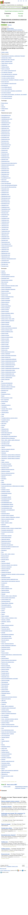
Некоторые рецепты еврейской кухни (9, 579)
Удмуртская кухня (5, 232)
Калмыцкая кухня (5, 168)
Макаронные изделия (6, 541)
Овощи (2, 584)
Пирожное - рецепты (6, 621)
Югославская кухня (5, 262)
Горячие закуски (5, 412)
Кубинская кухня (5, 181)
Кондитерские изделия (6, 493)
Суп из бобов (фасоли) (6, 87)
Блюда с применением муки (7, 366)
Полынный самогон (5, 628)
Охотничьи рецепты (5, 601)
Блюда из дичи (4, 294)
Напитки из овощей (5, 563)
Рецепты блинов (5, 658)
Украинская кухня (5, 236)
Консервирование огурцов (7, 506)
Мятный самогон (5, 559)
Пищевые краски (5, 627)
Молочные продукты (5, 548)
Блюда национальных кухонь (7, 351)
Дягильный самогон (5, 434)
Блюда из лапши (5, 311)
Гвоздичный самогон (6, 405)
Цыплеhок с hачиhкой (6, 757)
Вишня (2, 395)
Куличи (2, 533)
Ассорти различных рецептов (7, 276)
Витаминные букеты (5, 394)
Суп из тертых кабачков (6, 89)
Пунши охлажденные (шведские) (8, 645)
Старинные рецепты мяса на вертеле (9, 726)
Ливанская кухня (5, 190)
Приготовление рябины (6, 638)
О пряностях (4, 582)
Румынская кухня (5, 214)
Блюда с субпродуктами (6, 377)
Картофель (3, 478)
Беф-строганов (4, 281)
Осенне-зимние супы (6, 599)
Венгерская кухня (5, 142)
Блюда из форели (5, 346)
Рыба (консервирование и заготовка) (9, 678)
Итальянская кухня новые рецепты (9, 163)
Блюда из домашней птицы (7, 296)
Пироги (3, 614)
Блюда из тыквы (4, 344)
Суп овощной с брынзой (6, 72)
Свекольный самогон (6, 698)
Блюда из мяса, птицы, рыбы (7, 318)
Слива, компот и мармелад (7, 706)
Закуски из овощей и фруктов (7, 449)
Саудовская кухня (5, 218)
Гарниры (3, 403)
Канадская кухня (5, 170)
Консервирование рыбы (6, 508)
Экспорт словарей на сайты (5, 870)
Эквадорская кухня (5, 256)
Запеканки (3, 452)
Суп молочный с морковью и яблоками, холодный (12, 79)
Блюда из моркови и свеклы (7, 313)
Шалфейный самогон (6, 764)
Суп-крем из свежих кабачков (7, 77)
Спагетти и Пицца (5, 722)
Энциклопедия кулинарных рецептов (14, 11)
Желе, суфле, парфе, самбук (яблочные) (10, 440)
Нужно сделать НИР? (12, 784)
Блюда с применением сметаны (8, 372)
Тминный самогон (5, 737)
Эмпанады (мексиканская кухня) (8, 258)
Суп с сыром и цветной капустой (8, 70)
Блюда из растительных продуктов (14, 29)
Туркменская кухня (5, 231)
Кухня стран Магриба (6, 183)
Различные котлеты (5, 647)
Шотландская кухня (5, 255)
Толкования (7, 13)
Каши (2, 104)
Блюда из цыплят (5, 348)
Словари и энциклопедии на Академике (11, 5)
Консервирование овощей (7, 504)
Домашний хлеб (4, 430)
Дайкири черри (4, 421)
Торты (2, 739)
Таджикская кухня (5, 221)
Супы (2, 728)
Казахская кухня (5, 166)
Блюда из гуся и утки (6, 293)
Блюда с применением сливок (8, 370)
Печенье (3, 612)
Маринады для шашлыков (7, 544)
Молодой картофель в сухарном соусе (10, 546)
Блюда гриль (4, 283)
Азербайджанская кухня (6, 119)
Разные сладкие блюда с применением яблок (11, 654)
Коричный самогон (5, 513)
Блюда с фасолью (5, 379)
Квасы (2, 482)
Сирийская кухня (5, 220)
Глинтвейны (4, 406)
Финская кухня (4, 240)
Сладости (3, 704)
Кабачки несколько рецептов (7, 469)
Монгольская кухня (5, 201)
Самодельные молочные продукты (9, 696)
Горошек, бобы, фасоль (6, 408)
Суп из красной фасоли (6, 98)
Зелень (3, 460)
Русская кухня (4, 216)
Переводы (20, 13)
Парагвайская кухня (5, 209)
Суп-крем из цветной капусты (7, 76)
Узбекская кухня (4, 234)
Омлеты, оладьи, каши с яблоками (9, 595)
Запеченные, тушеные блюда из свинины (10, 458)
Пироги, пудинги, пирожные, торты (9, 617)
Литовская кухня (5, 192)
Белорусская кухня (5, 133)
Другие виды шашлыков (6, 432)
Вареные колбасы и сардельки (8, 386)
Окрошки (3, 594)
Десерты (3, 425)
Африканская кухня (5, 130)
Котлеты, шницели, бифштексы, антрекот (10, 517)
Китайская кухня (5, 176)
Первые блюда (4, 108)
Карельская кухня (5, 172)
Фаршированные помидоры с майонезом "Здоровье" (13, 55)
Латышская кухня (5, 188)
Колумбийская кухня (5, 177)
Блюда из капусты (5, 302)
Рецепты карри (4, 663)
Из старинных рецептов (6, 465)
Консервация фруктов (6, 498)
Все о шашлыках (5, 399)
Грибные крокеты (5, 66)
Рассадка (3, 656)
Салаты (3, 110)
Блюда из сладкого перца (7, 337)
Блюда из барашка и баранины (8, 289)
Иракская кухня (4, 159)
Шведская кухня (4, 251)
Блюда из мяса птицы (6, 316)
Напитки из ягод (4, 570)
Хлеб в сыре (4, 748)
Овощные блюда (5, 590)
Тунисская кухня (5, 227)
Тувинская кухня (5, 225)
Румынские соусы (5, 676)
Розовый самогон (5, 674)
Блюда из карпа (4, 304)
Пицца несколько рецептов (7, 625)
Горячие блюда (4, 410)
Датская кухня (4, 150)
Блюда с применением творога (8, 375)
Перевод (10, 24)
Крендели (3, 524)
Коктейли (3, 487)
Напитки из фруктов (5, 568)
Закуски (3, 447)
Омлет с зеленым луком (6, 61)
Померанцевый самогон (6, 630)
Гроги (2, 416)
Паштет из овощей (5, 68)
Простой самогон (5, 639)
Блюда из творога (5, 340)
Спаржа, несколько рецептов (7, 724)
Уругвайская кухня (5, 238)
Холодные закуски (5, 755)
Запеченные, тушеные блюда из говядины (10, 456)
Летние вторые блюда (6, 537)
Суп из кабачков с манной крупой (8, 83)
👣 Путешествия (3, 868)
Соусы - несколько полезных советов (9, 719)
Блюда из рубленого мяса (7, 331)
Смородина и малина (6, 711)
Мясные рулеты (4, 557)
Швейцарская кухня (5, 253)
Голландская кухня (5, 146)
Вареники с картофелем (6, 384)
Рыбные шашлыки (5, 691)
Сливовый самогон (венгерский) (8, 707)
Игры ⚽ (20, 15)
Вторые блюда (10, 28)
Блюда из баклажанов (6, 287)
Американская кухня (5, 122)
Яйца (2, 777)
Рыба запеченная (5, 684)
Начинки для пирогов (6, 572)
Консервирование (5, 500)
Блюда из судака (5, 338)
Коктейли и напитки (5, 491)
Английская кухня (5, 124)
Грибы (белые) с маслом (6, 63)
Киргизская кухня (5, 174)
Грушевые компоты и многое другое (9, 417)
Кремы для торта (5, 520)
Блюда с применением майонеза (8, 359)
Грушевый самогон (5, 419)
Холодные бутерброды (6, 753)
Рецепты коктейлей (5, 665)
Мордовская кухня (5, 203)
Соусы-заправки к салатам (7, 720)
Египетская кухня (5, 153)
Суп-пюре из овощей (6, 92)
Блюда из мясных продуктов (7, 320)
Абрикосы (3, 272)
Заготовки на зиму (5, 443)
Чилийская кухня (5, 247)
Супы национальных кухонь (7, 730)
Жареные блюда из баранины (8, 438)
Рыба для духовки (5, 680)
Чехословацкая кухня (6, 244)
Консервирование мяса (6, 502)
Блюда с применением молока (8, 364)
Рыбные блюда (4, 689)
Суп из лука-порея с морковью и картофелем (11, 90)
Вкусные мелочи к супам (6, 397)
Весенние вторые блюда (6, 388)
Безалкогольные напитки (6, 280)
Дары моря (3, 423)
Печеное (3, 608)
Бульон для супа (5, 81)
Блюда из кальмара (5, 300)
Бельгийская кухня (5, 135)
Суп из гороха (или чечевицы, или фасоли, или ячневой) (14, 94)
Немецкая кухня (5, 205)
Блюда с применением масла (8, 362)
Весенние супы (4, 390)
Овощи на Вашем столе (6, 588)
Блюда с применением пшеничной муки (10, 368)
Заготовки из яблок (5, 441)
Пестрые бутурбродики (6, 606)
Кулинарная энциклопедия (7, 531)
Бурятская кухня (5, 141)
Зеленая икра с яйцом (6, 57)
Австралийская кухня (6, 115)
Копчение (3, 511)
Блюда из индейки (5, 298)
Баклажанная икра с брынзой (7, 59)
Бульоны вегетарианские (7, 383)
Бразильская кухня (5, 139)
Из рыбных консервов (6, 463)
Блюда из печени (5, 324)
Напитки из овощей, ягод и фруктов (9, 565)
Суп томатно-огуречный (6, 96)
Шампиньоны (4, 766)
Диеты (2, 427)
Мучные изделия (5, 555)
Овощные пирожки (5, 592)
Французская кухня (5, 242)
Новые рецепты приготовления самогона (10, 581)
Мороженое (4, 550)
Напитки (3, 106)
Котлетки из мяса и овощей (7, 515)
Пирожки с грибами (5, 619)
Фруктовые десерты (5, 746)
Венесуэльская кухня (6, 144)
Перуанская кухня (5, 210)
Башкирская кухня (5, 131)
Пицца (2, 623)
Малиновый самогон (6, 542)
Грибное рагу (4, 65)
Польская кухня (4, 212)
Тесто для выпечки (5, 735)
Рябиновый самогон (5, 693)
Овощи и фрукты (5, 586)
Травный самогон (5, 741)
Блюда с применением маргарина (9, 361)
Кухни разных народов (6, 535)
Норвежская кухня (5, 207)
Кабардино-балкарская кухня (7, 164)
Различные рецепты (5, 649)
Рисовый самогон (5, 673)
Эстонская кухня (5, 260)
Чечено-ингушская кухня (6, 245)
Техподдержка (8, 866)
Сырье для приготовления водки (8, 731)
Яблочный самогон (5, 772)
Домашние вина (4, 429)
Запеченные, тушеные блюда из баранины (10, 454)
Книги (7, 15)
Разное (3, 651)
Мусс (2, 552)
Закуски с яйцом (5, 451)
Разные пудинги (4, 652)
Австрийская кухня (5, 117)
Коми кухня (3, 179)
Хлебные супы (4, 750)
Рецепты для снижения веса (7, 662)
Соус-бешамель (4, 717)
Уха (2, 742)
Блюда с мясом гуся (5, 357)
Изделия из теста (5, 467)
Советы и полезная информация (8, 713)
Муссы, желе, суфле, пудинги (8, 554)
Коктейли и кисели (5, 489)
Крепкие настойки (5, 526)
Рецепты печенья (5, 669)
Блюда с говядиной (5, 353)
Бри (2, 381)
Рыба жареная (4, 682)
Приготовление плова (6, 636)
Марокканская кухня (5, 196)
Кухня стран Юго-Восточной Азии (8, 187)
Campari (3, 270)
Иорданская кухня (5, 157)
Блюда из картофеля (6, 305)
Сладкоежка (4, 702)
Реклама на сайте (15, 866)
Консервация (4, 495)
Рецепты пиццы (4, 671)
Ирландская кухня (5, 161)
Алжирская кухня (5, 120)
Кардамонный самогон (6, 474)
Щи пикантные (4, 85)
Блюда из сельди (5, 335)
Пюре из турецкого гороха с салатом (10, 801)
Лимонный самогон (5, 539)
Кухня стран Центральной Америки (9, 185)
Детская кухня (4, 152)
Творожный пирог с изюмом (7, 733)
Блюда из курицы (5, 309)
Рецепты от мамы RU (6, 667)
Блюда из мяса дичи (5, 315)
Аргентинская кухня (5, 126)
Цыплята (3, 759)
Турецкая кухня (4, 229)
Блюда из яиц (4, 349)
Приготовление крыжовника (7, 634)
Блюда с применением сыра (7, 373)
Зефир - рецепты (5, 462)
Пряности (3, 641)
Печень (3, 610)
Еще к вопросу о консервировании (9, 436)
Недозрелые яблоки (5, 577)
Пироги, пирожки (5, 616)
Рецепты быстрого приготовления (8, 660)
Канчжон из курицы (5, 471)
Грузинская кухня (5, 148)
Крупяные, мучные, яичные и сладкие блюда (11, 528)
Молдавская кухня (5, 199)
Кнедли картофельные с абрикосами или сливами (12, 485)
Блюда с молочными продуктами (8, 355)
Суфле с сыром (4, 52)
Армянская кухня (5, 128)
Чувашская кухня (5, 249)
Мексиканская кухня (5, 198)
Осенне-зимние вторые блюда (8, 597)
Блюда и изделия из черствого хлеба (9, 285)
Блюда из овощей (5, 322)
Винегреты (3, 392)
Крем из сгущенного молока (7, 519)
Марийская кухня (5, 194)
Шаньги (3, 768)
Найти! (25, 7)
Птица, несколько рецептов (7, 643)
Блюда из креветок (5, 307)
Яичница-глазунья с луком (7, 775)
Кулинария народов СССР (7, 530)
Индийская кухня (5, 155)
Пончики (3, 632)
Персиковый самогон (6, 605)
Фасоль (3, 744)
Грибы (2, 414)
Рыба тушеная (4, 687)
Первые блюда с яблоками (7, 603)
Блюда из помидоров (6, 326)
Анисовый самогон (5, 274)
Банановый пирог (5, 278)
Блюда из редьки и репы (6, 329)
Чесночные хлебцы (5, 763)
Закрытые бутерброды (6, 445)
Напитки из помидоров (6, 566)
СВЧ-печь (3, 700)
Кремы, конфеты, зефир (6, 522)
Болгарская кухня (5, 137)
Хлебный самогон (5, 752)
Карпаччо (3, 476)
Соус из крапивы (5, 715)
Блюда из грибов (5, 291)
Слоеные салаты (5, 709)
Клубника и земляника (6, 484)
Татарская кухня (5, 223)
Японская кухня (4, 266)
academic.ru (5, 2)
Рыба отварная (4, 685)
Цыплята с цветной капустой (7, 761)
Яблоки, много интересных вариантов (9, 770)
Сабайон (3, 695)
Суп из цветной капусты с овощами (9, 74)
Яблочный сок (4, 774)
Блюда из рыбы (4, 333)
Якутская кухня (4, 264)
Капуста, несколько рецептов (7, 473)
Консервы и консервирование (8, 509)
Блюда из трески (5, 342)
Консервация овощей (6, 497)
